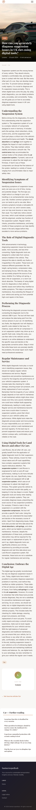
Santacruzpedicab (10, 768)
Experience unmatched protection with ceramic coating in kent (17, 735)
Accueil (4, 65)
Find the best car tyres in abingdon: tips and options (17, 750)
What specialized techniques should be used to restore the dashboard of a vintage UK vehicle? (17, 728)
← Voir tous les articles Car (11, 696)
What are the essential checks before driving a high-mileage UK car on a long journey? (17, 743)
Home (4, 784)
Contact (4, 798)
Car (4, 38)
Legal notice (6, 794)
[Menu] (32, 1)
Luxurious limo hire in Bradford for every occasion (16, 720)
